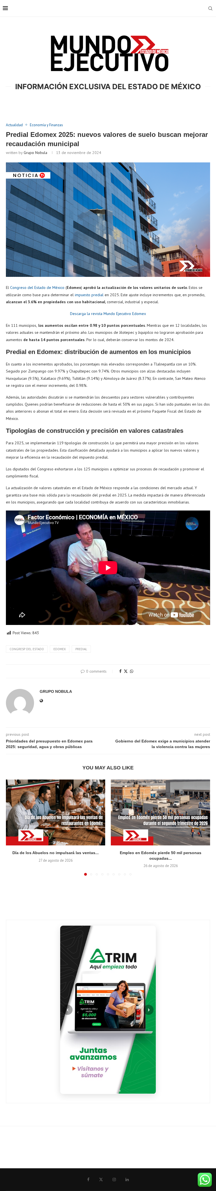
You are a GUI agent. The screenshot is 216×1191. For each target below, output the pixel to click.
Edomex (59, 649)
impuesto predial (89, 294)
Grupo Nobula (35, 152)
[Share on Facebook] (120, 671)
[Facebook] (88, 1179)
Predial (81, 649)
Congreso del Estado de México (37, 287)
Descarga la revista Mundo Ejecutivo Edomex (108, 313)
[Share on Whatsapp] (131, 671)
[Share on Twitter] (126, 671)
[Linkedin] (127, 1179)
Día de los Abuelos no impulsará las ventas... (55, 852)
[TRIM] (108, 1010)
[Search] (210, 8)
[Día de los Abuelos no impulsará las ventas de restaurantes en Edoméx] (55, 812)
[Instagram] (114, 1179)
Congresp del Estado (27, 649)
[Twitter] (101, 1179)
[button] (13, 827)
